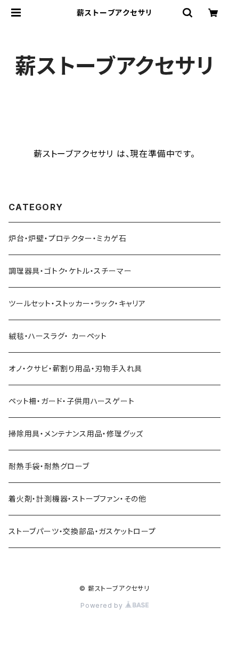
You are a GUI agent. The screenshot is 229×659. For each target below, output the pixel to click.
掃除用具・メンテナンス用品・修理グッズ (76, 433)
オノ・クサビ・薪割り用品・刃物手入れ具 (75, 368)
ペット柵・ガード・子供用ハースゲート (71, 401)
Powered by (102, 605)
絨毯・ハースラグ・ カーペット (58, 335)
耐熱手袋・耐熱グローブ (49, 466)
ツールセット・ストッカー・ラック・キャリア (77, 303)
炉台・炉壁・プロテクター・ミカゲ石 (68, 238)
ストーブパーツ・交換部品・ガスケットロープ (82, 531)
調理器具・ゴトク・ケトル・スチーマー (70, 270)
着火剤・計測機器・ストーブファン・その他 (77, 498)
